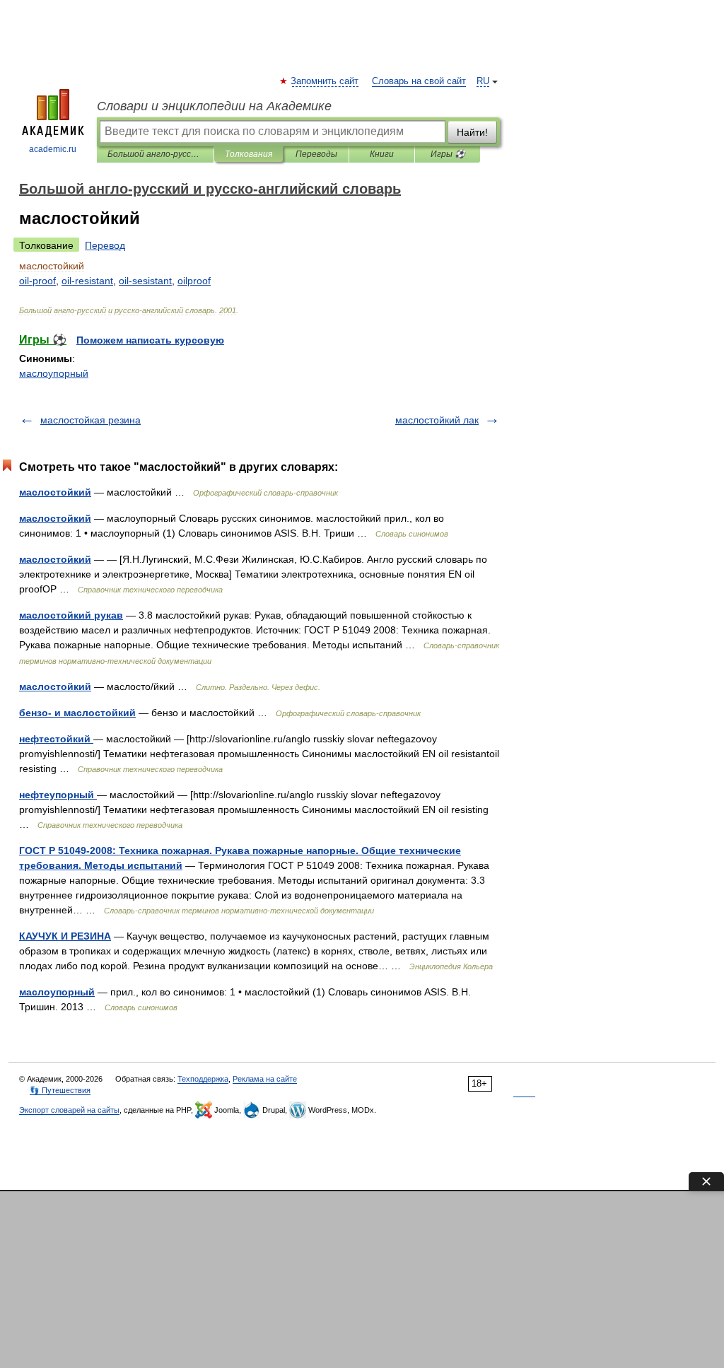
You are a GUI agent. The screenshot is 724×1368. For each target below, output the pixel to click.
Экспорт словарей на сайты (69, 1110)
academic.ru (52, 149)
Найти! (472, 132)
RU (483, 81)
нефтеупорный (58, 794)
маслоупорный (53, 373)
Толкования (248, 154)
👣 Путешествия (60, 1090)
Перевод (105, 245)
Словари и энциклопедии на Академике (214, 106)
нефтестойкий (56, 738)
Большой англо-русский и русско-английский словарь (155, 154)
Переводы (316, 154)
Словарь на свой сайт (419, 81)
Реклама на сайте (265, 1079)
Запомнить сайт (325, 81)
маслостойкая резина (90, 420)
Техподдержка (202, 1079)
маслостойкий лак (437, 420)
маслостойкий (55, 492)
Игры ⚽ (448, 154)
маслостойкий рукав (71, 615)
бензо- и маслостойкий (77, 712)
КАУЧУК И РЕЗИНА (65, 936)
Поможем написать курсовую (150, 340)
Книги (382, 154)
